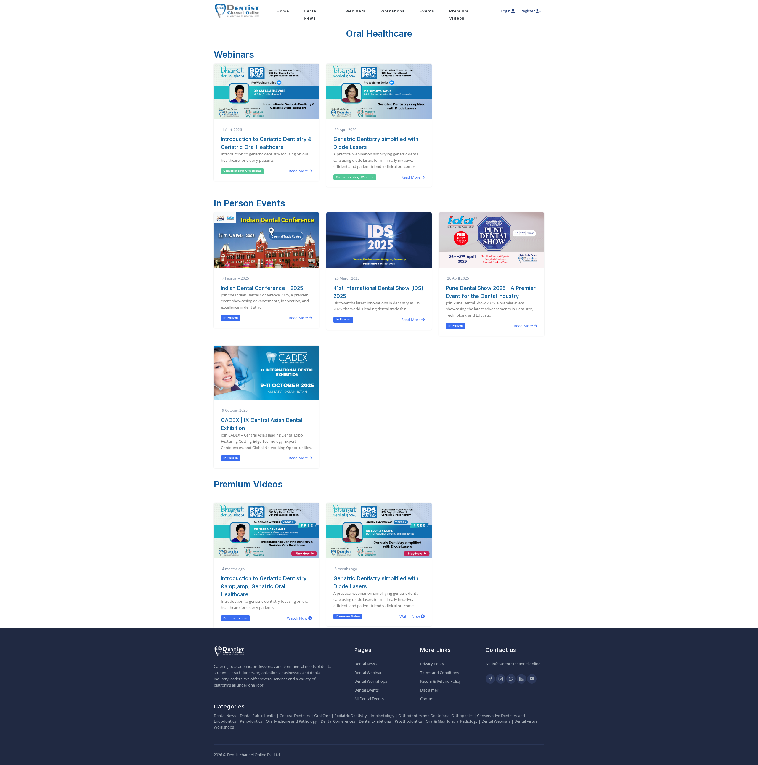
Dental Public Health (258, 715)
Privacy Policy (432, 663)
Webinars (355, 11)
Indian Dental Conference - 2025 (262, 288)
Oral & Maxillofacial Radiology (452, 721)
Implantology (382, 715)
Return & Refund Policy (440, 681)
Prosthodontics (408, 721)
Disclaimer (429, 690)
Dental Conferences (338, 721)
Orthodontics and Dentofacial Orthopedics (435, 715)
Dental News (365, 663)
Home (283, 11)
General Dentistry (295, 715)
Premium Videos (458, 14)
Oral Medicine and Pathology (291, 721)
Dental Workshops (370, 681)
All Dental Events (369, 698)
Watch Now (297, 618)
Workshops (392, 11)
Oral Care (322, 715)
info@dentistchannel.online (516, 663)
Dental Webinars (368, 672)
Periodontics (251, 721)
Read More (299, 171)
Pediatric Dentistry (350, 715)
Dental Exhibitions (375, 721)
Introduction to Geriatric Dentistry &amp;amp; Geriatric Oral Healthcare (263, 586)
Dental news (311, 14)
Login (506, 11)
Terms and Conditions (439, 672)
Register (528, 11)
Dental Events (366, 690)
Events (427, 11)
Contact (427, 698)
